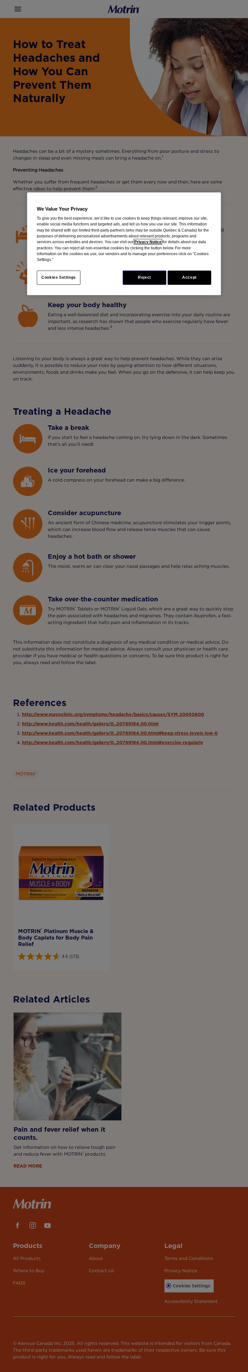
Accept (189, 277)
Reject (144, 277)
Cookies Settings (58, 277)
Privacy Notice (147, 242)
